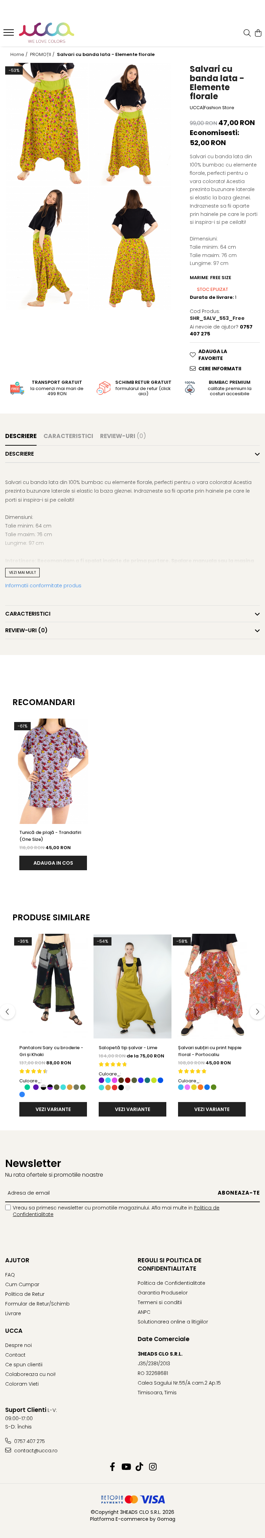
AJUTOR (17, 1260)
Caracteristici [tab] (68, 436)
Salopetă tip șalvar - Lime (128, 1047)
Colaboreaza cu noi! (30, 1374)
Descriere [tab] (21, 436)
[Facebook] (112, 1467)
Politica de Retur (25, 1294)
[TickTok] (139, 1467)
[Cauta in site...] (247, 33)
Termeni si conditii (160, 1302)
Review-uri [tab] (123, 436)
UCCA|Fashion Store (212, 108)
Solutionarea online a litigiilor (173, 1321)
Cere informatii (219, 368)
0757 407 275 (29, 1441)
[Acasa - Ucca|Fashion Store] (46, 33)
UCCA (13, 1331)
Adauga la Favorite (212, 355)
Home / (19, 54)
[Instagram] (153, 1467)
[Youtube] (126, 1467)
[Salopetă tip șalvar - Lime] (132, 986)
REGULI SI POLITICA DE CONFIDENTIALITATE (170, 1264)
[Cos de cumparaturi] (258, 33)
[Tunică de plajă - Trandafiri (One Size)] (53, 771)
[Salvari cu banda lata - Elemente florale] (47, 124)
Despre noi (18, 1345)
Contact (15, 1354)
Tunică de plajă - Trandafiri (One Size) (50, 836)
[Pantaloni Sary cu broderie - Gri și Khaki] (53, 986)
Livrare (13, 1313)
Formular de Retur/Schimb (37, 1303)
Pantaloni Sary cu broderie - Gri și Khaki (51, 1051)
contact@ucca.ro (35, 1450)
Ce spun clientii (23, 1364)
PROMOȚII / (43, 54)
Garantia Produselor (163, 1292)
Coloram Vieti (22, 1383)
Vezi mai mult (22, 572)
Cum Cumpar (22, 1284)
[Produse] (9, 34)
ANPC (144, 1312)
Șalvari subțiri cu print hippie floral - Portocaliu (210, 1051)
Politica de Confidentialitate (171, 1283)
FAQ (10, 1274)
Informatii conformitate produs (43, 585)
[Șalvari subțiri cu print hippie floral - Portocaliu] (212, 986)
